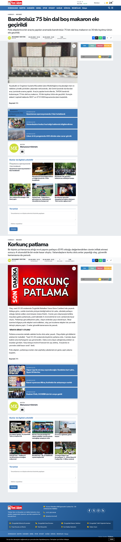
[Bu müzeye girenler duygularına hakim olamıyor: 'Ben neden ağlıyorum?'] (65, 190)
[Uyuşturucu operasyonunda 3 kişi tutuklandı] (20, 165)
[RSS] (103, 511)
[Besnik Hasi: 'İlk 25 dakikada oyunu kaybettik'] (42, 448)
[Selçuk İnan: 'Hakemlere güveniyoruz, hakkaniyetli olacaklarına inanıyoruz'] (42, 190)
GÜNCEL (67, 8)
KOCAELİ (19, 14)
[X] (94, 511)
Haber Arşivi (93, 527)
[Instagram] (98, 511)
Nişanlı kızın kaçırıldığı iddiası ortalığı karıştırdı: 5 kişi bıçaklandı (42, 178)
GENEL (38, 8)
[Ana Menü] (112, 8)
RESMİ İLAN (76, 8)
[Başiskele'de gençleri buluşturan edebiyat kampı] (65, 169)
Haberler (11, 14)
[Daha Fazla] (104, 37)
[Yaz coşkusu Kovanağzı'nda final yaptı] (20, 190)
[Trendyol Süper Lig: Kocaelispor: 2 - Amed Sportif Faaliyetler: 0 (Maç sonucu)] (65, 448)
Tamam (111, 539)
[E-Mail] (22, 152)
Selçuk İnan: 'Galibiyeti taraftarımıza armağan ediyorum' (17, 457)
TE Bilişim (110, 536)
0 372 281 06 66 (51, 512)
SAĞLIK (59, 8)
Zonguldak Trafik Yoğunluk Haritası (100, 523)
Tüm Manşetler (42, 527)
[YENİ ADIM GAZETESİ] (15, 2)
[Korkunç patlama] (43, 285)
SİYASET (52, 8)
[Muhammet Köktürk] (14, 148)
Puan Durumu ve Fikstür (19, 527)
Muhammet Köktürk (29, 147)
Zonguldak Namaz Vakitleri (72, 523)
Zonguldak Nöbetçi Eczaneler (21, 523)
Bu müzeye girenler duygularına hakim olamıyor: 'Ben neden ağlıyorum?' (65, 199)
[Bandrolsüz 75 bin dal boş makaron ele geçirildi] (43, 62)
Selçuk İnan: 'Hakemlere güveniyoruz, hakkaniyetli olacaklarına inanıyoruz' (41, 199)
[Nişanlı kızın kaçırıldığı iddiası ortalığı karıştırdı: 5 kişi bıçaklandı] (42, 169)
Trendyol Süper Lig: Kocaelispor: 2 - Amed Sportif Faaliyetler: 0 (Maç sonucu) (65, 457)
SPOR (45, 8)
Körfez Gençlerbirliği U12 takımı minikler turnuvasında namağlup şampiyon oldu (42, 436)
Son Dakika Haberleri (69, 527)
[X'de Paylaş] (96, 37)
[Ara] (109, 8)
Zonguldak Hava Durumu (45, 523)
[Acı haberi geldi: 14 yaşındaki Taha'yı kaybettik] (20, 427)
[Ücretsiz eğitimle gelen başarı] (65, 427)
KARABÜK (30, 8)
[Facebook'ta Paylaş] (93, 37)
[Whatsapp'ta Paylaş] (100, 37)
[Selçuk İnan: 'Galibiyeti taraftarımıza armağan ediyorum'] (20, 448)
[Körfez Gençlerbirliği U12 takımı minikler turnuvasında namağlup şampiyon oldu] (42, 427)
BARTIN (22, 8)
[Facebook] (89, 511)
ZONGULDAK (13, 8)
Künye (84, 8)
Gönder (13, 229)
